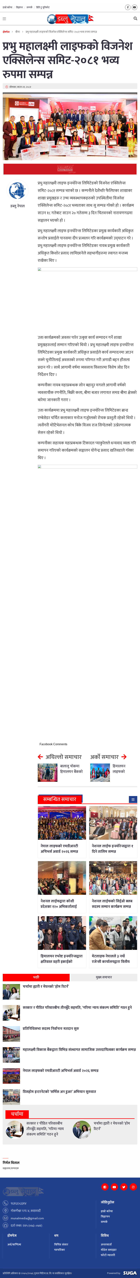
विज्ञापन (19, 7)
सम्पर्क (29, 7)
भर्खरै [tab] (36, 977)
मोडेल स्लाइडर (108, 1249)
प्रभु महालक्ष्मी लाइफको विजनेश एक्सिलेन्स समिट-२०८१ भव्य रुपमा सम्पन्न (68, 61)
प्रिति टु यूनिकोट (43, 7)
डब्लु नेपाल (17, 206)
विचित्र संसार (61, 1244)
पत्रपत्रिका (59, 1249)
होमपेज (6, 32)
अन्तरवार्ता (106, 1244)
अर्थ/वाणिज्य (14, 1244)
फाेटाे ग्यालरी (108, 1255)
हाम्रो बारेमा (7, 7)
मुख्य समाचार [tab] (104, 977)
